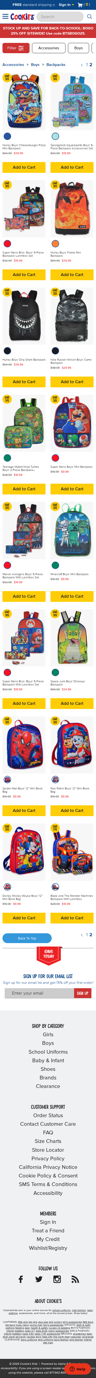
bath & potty (84, 1325)
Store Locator (48, 1150)
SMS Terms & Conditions (48, 1184)
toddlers (19, 1331)
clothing (10, 1328)
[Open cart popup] (92, 5)
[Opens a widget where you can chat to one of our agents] (77, 1369)
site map (48, 1342)
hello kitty (47, 1337)
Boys (78, 48)
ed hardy (21, 1337)
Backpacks (56, 65)
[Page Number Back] (81, 65)
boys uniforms (29, 1340)
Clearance (48, 1086)
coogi (12, 1337)
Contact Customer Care (48, 1124)
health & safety (39, 1328)
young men (36, 1325)
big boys (10, 1325)
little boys (88, 1322)
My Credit (48, 1239)
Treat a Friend (48, 1231)
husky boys (22, 1325)
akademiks (79, 1334)
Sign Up (82, 993)
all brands (88, 1337)
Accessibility (48, 1193)
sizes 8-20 (42, 1331)
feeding (19, 1328)
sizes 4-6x (28, 1334)
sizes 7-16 (40, 1334)
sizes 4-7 (30, 1331)
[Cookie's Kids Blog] (75, 1281)
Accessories (48, 48)
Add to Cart (24, 167)
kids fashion (79, 1310)
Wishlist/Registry (48, 1248)
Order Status (48, 1115)
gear (27, 1328)
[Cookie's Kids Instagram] (57, 1281)
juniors (58, 1322)
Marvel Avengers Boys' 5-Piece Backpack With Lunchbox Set (22, 576)
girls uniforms (45, 1340)
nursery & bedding (59, 1328)
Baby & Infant (48, 1060)
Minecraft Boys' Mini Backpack (69, 574)
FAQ (48, 1133)
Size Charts (48, 1141)
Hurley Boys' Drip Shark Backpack (24, 359)
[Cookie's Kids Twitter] (39, 1281)
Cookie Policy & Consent (48, 1176)
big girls (33, 1322)
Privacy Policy (48, 1159)
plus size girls (45, 1322)
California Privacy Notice (48, 1167)
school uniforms (61, 1310)
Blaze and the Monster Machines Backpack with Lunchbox (71, 898)
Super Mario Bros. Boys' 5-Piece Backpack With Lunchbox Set (23, 683)
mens (51, 1331)
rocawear (75, 1337)
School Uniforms (48, 1052)
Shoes (48, 1069)
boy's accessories (53, 1325)
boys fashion (61, 1340)
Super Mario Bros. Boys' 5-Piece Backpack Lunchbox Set (23, 254)
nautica (31, 1337)
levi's (38, 1337)
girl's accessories (72, 1322)
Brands (48, 1078)
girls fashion (76, 1340)
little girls (23, 1322)
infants (10, 1331)
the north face (61, 1337)
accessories (62, 1331)
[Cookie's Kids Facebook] (20, 1281)
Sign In (65, 5)
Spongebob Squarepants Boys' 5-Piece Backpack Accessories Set (72, 147)
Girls (48, 1034)
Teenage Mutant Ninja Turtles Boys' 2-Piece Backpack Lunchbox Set (20, 470)
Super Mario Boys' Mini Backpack (71, 467)
